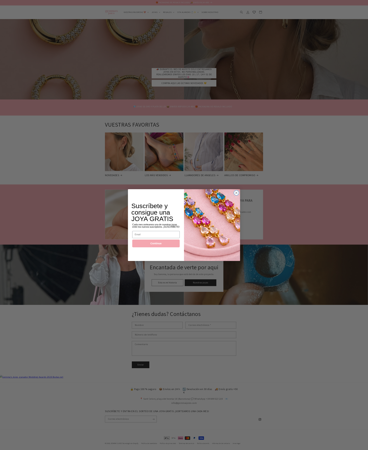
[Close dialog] (236, 192)
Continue (156, 243)
